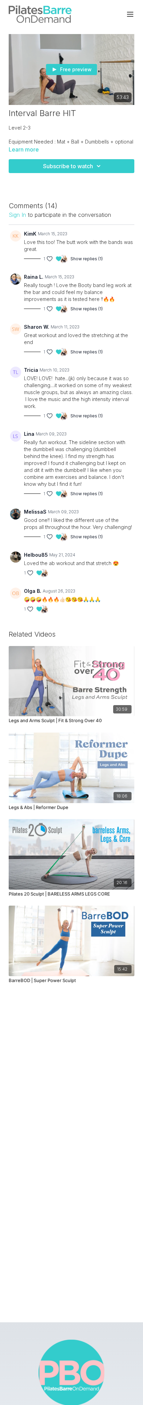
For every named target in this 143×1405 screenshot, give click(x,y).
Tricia (31, 370)
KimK (30, 234)
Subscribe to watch (68, 166)
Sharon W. (36, 327)
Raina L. (33, 277)
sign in (17, 214)
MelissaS (35, 512)
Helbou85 (36, 555)
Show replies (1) (86, 258)
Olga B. (32, 591)
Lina (29, 434)
